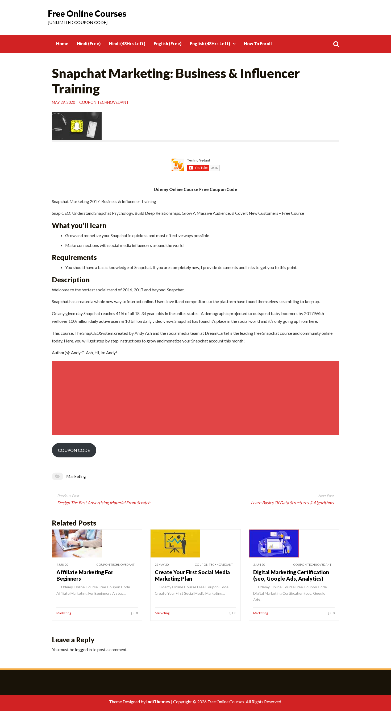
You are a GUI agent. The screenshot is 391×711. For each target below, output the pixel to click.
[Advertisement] (196, 398)
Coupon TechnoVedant (104, 102)
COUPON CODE (74, 450)
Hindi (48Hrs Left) (127, 43)
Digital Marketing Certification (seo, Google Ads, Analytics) (291, 575)
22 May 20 (161, 564)
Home (62, 43)
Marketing (76, 476)
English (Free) (167, 43)
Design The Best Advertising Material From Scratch (103, 502)
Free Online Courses (87, 13)
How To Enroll (258, 43)
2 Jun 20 (259, 564)
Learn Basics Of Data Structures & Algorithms (292, 502)
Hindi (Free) (89, 43)
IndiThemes (158, 701)
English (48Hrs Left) (210, 43)
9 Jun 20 (62, 564)
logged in (83, 649)
